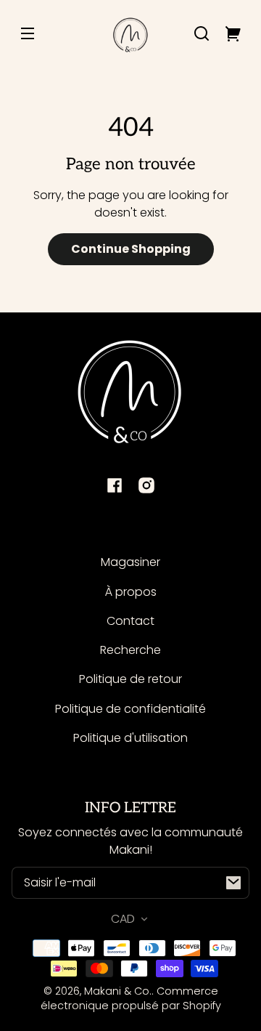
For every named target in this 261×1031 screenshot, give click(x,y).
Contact (130, 620)
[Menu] (28, 33)
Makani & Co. (118, 991)
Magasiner (130, 562)
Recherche (130, 650)
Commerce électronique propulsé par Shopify (131, 998)
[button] (202, 33)
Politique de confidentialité (130, 708)
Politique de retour (130, 679)
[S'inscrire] (233, 883)
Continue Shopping (131, 248)
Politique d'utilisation (130, 737)
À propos (131, 591)
